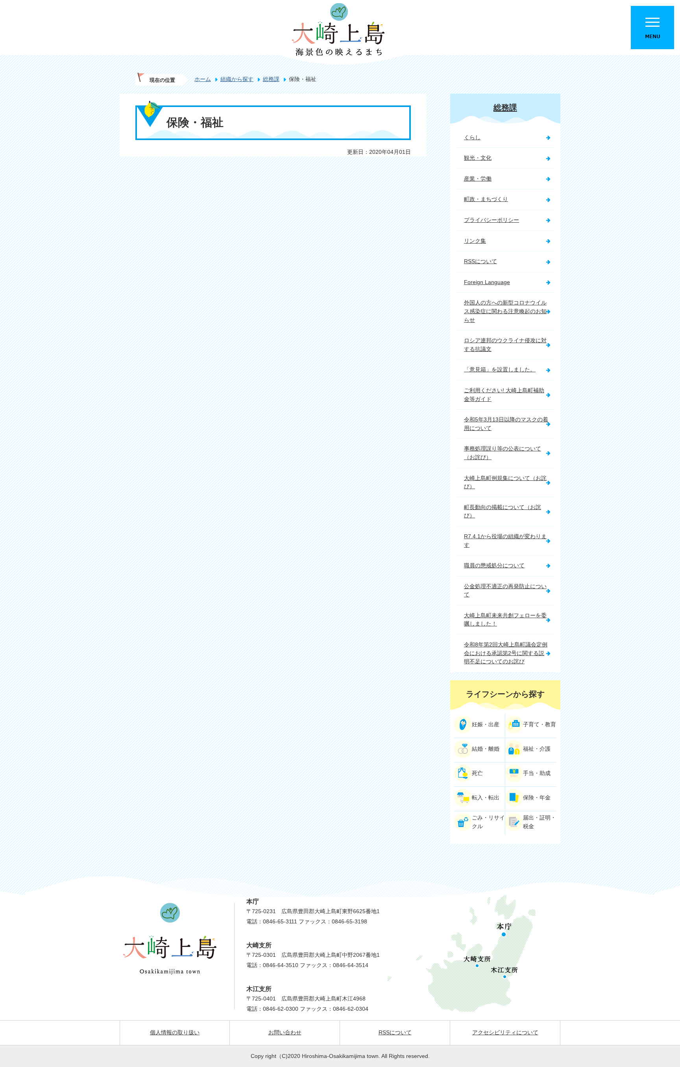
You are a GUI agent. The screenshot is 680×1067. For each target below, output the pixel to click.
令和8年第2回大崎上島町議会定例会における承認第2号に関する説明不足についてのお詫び (505, 653)
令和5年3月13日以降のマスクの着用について (506, 423)
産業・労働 (478, 178)
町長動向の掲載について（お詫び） (502, 511)
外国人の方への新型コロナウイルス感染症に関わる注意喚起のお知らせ (505, 311)
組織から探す (236, 79)
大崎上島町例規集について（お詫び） (505, 482)
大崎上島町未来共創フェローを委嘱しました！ (505, 619)
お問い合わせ (284, 1032)
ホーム (202, 79)
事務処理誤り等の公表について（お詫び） (502, 452)
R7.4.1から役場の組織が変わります (505, 540)
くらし (472, 137)
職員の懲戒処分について (494, 565)
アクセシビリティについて (505, 1032)
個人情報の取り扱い (175, 1032)
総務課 (271, 79)
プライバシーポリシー (491, 220)
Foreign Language (487, 282)
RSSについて (480, 261)
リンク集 (475, 241)
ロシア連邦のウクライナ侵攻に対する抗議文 (505, 344)
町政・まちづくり (486, 199)
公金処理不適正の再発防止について (505, 590)
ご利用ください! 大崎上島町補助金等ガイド (504, 394)
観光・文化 (478, 158)
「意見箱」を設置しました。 (500, 369)
